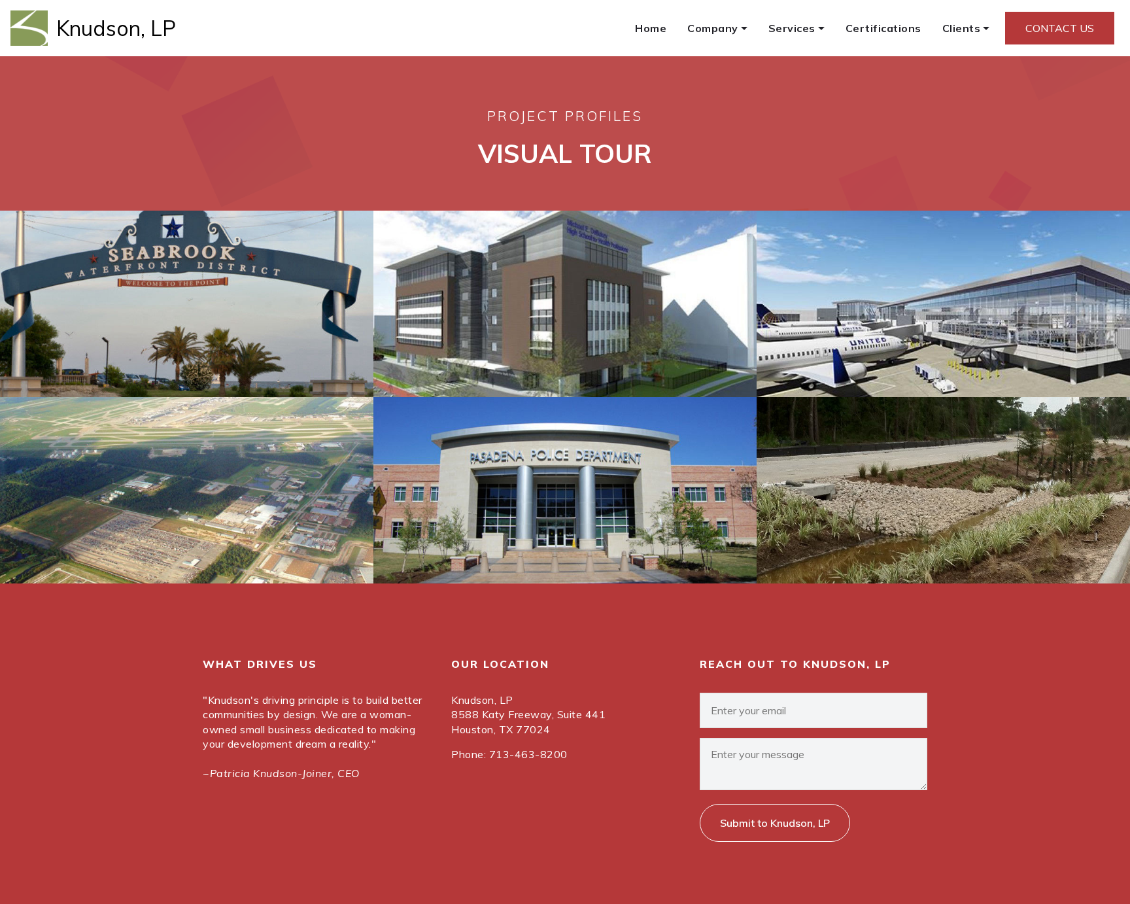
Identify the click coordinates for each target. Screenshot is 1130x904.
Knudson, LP (116, 28)
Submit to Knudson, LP (775, 822)
